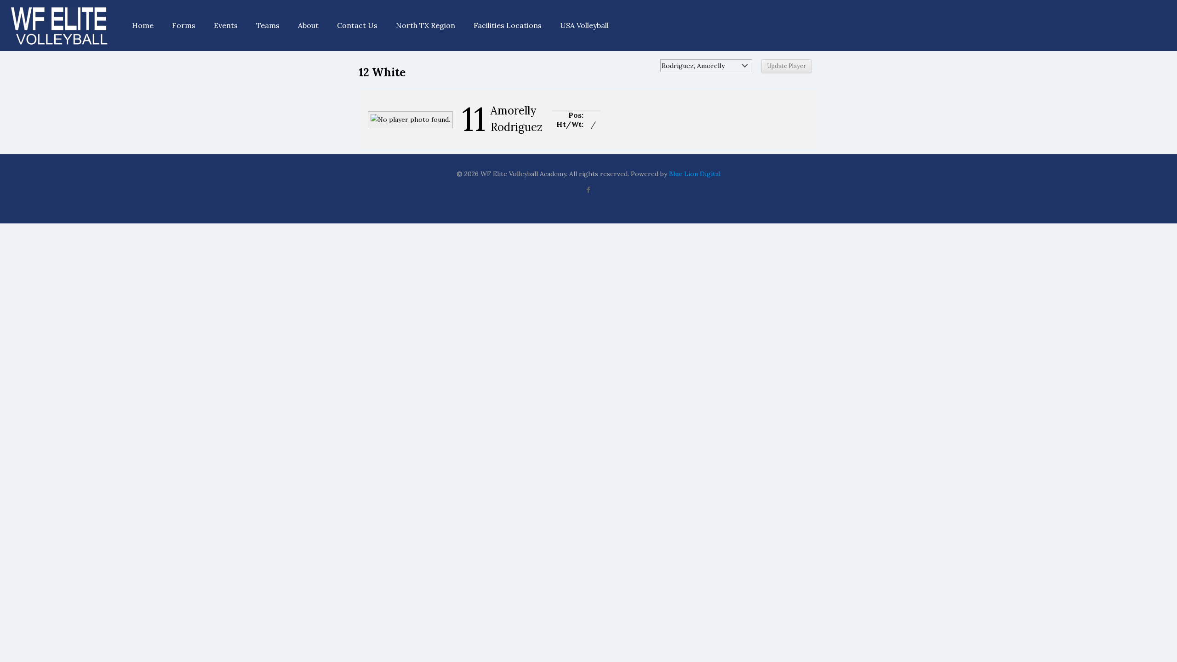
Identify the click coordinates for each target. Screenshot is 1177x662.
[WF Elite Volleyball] (59, 25)
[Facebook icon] (588, 189)
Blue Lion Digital (694, 174)
